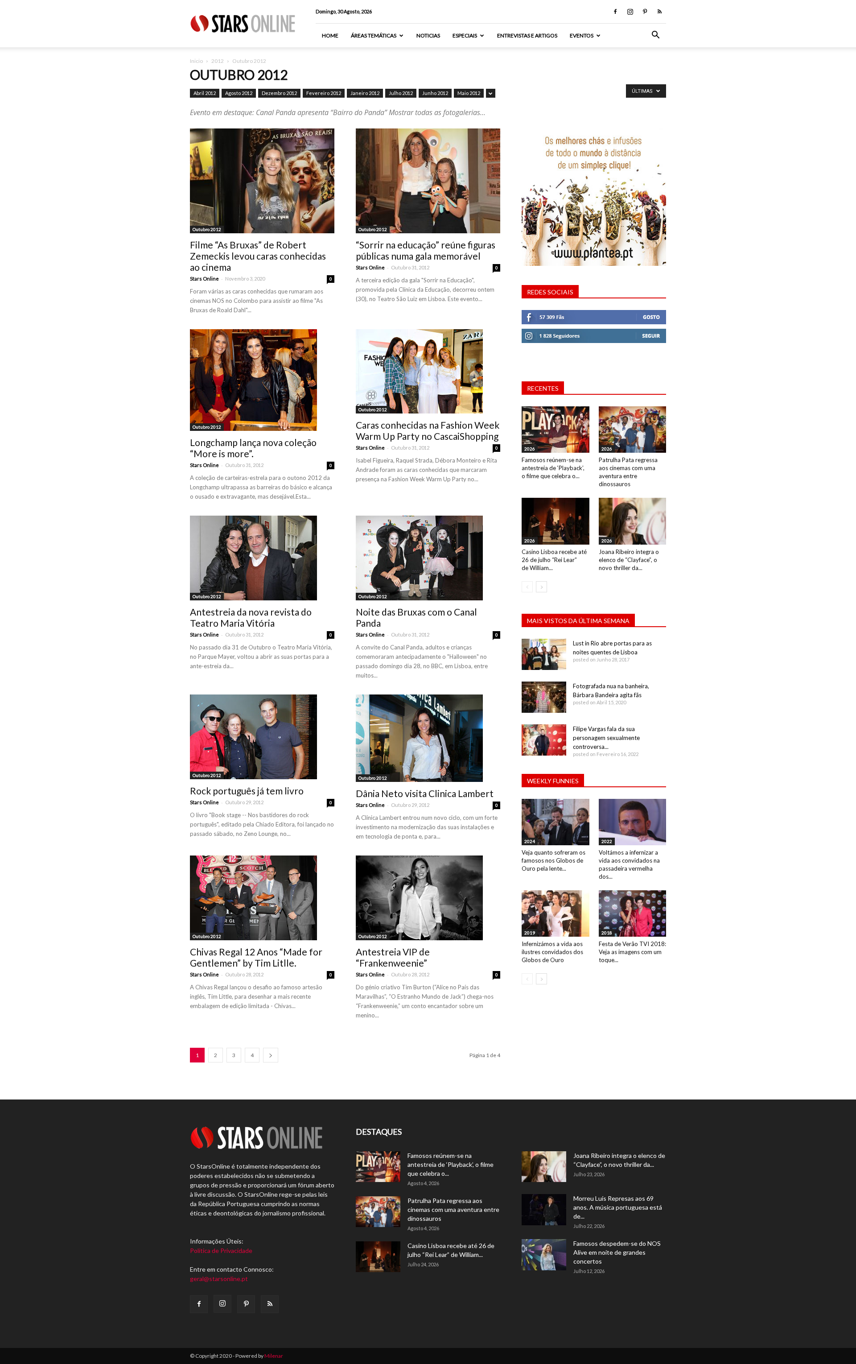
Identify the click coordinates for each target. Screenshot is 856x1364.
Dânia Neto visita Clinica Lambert (425, 793)
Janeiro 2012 (364, 93)
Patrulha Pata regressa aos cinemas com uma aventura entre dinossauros (453, 1209)
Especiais (465, 35)
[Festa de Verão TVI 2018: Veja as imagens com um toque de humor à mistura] (633, 913)
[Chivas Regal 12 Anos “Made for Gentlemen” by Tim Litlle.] (262, 898)
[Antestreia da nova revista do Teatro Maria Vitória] (262, 558)
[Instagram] (630, 11)
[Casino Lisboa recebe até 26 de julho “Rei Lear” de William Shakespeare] (555, 521)
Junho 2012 (435, 93)
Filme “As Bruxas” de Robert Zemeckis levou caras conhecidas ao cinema (258, 256)
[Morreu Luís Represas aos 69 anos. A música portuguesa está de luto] (544, 1209)
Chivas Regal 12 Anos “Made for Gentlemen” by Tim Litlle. (256, 957)
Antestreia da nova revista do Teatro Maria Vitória (251, 617)
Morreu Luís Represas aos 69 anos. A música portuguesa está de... (617, 1207)
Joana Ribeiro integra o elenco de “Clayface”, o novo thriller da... (629, 559)
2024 (529, 841)
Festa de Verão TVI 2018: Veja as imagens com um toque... (632, 951)
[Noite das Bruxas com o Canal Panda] (428, 558)
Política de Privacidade (221, 1250)
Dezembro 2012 (279, 93)
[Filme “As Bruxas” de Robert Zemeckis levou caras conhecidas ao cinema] (262, 180)
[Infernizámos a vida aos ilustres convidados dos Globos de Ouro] (555, 913)
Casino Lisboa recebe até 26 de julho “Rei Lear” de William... (554, 559)
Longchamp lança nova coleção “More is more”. (253, 448)
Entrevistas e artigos (527, 35)
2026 (529, 448)
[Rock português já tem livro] (262, 736)
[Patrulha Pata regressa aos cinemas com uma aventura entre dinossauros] (633, 429)
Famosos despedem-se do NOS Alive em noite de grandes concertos (617, 1252)
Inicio (196, 61)
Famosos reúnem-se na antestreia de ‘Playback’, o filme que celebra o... (553, 467)
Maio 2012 (468, 93)
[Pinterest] (644, 11)
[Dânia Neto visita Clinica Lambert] (428, 738)
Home (330, 35)
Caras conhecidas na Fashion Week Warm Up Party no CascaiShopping (427, 430)
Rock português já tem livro (247, 790)
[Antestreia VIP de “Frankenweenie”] (428, 898)
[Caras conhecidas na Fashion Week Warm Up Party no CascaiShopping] (428, 371)
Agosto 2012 (238, 93)
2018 (606, 932)
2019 (529, 932)
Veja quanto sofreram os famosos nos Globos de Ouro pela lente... (553, 860)
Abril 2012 (204, 93)
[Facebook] (615, 11)
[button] (655, 36)
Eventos (581, 35)
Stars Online (204, 278)
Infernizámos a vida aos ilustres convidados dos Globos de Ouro (552, 951)
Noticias (428, 35)
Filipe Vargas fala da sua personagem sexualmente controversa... (606, 737)
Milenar (273, 1355)
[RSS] (659, 11)
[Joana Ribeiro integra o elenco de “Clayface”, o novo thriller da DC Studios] (633, 521)
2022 (606, 841)
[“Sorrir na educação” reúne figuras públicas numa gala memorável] (428, 180)
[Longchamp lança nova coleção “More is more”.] (262, 380)
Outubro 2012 (207, 229)
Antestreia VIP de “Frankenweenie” (393, 957)
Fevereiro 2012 (323, 93)
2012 (217, 61)
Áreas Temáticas (373, 35)
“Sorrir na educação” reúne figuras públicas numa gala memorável (425, 250)
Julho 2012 (401, 93)
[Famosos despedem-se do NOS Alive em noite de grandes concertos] (544, 1254)
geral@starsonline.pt (219, 1278)
